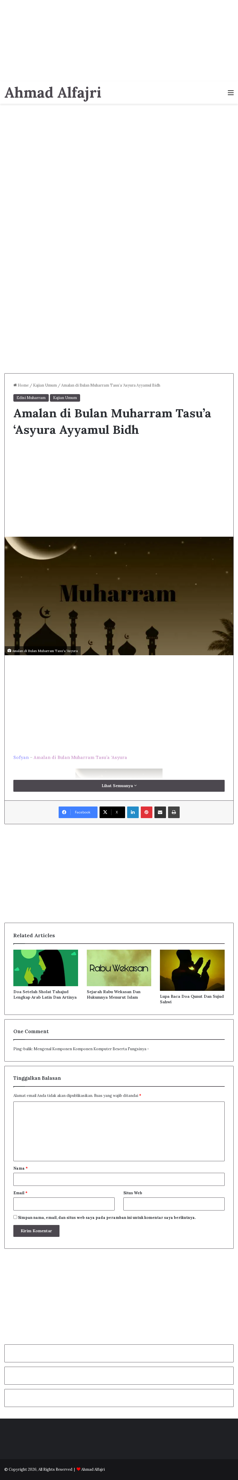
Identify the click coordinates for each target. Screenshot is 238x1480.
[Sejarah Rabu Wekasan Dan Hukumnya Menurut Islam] (119, 968)
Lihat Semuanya (118, 785)
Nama (20, 1168)
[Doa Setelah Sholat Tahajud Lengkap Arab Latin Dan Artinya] (45, 968)
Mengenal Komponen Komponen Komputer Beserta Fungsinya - (91, 1048)
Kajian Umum (45, 385)
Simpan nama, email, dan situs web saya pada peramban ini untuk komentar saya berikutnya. (107, 1217)
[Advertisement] (119, 40)
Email (20, 1192)
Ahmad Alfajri (93, 1469)
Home (23, 385)
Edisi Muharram (31, 397)
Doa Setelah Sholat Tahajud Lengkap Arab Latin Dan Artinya (45, 994)
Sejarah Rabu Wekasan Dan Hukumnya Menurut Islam (113, 994)
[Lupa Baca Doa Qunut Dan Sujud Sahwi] (192, 970)
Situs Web (132, 1192)
